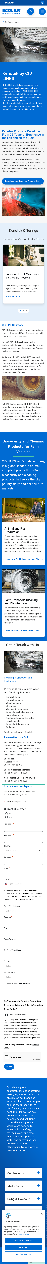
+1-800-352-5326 (19, 773)
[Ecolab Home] (12, 11)
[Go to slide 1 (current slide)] (20, 310)
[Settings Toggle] (42, 3)
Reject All (23, 1247)
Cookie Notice (24, 1234)
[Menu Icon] (42, 11)
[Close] (42, 1213)
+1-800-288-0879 (19, 781)
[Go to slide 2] (23, 310)
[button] (23, 274)
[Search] (30, 11)
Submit (9, 1066)
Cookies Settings (23, 1254)
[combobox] (23, 851)
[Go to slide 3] (26, 310)
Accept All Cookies (23, 1241)
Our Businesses (12, 22)
